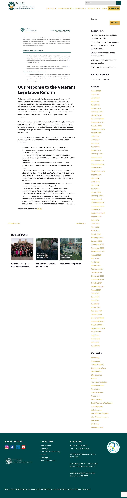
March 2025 (96, 150)
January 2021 (96, 314)
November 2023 (97, 206)
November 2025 (97, 122)
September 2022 (98, 251)
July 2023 (95, 220)
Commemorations (98, 368)
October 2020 (96, 325)
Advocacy (95, 358)
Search (94, 19)
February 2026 (97, 112)
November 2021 (97, 279)
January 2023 (96, 241)
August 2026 (96, 91)
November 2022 (97, 248)
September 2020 (98, 328)
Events (94, 378)
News (104, 8)
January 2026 (96, 115)
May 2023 (95, 227)
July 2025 (95, 136)
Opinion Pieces (97, 392)
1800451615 (84, 449)
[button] (51, 8)
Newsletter (95, 389)
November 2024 (97, 164)
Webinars (95, 420)
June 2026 (95, 98)
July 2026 (95, 94)
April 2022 (95, 262)
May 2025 (95, 143)
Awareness (95, 361)
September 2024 (98, 171)
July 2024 (95, 178)
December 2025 (97, 119)
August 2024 (96, 175)
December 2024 (97, 161)
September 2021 (97, 286)
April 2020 (95, 346)
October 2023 (96, 210)
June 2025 (95, 140)
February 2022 (97, 269)
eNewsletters (96, 375)
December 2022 (97, 245)
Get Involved (93, 8)
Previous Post (14, 223)
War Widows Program (99, 413)
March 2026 (96, 108)
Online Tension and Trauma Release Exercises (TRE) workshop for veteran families (105, 45)
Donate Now (114, 8)
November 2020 (97, 321)
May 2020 (95, 342)
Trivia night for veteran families (103, 67)
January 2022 (96, 272)
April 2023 (95, 231)
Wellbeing (95, 424)
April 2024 (95, 189)
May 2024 (95, 185)
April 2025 (95, 147)
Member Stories (97, 385)
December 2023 (97, 203)
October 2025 (96, 126)
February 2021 (96, 311)
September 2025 (98, 129)
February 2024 (97, 196)
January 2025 (96, 157)
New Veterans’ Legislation (70, 264)
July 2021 (94, 293)
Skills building (96, 399)
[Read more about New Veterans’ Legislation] (71, 249)
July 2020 (95, 335)
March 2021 (95, 307)
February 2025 (97, 154)
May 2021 (94, 300)
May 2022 (95, 258)
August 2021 (96, 290)
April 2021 (95, 304)
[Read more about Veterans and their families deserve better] (47, 249)
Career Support (97, 365)
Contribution (96, 371)
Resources (95, 396)
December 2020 (97, 318)
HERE (39, 209)
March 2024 (96, 192)
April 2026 (95, 105)
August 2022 (96, 255)
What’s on (80, 8)
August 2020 (96, 332)
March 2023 (96, 234)
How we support (65, 8)
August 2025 (96, 133)
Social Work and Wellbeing (101, 403)
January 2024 (96, 199)
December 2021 (97, 276)
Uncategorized (97, 406)
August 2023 (96, 217)
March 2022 (96, 265)
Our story (50, 8)
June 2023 (95, 224)
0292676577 (82, 446)
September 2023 (98, 213)
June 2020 (95, 339)
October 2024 (96, 168)
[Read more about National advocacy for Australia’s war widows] (22, 249)
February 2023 (97, 238)
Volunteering (96, 410)
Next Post (81, 223)
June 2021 (95, 297)
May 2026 (95, 101)
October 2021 (96, 283)
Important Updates (99, 382)
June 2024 (95, 182)
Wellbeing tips (97, 427)
